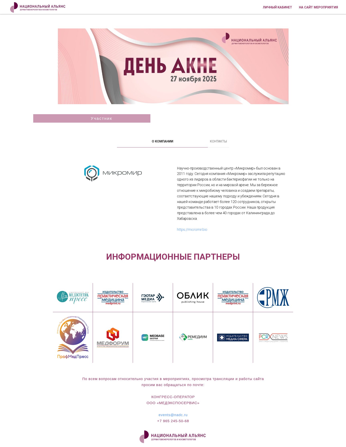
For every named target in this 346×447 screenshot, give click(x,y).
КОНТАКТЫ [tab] (218, 141)
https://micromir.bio (192, 229)
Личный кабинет (277, 7)
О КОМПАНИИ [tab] (162, 141)
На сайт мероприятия (318, 7)
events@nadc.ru (173, 415)
